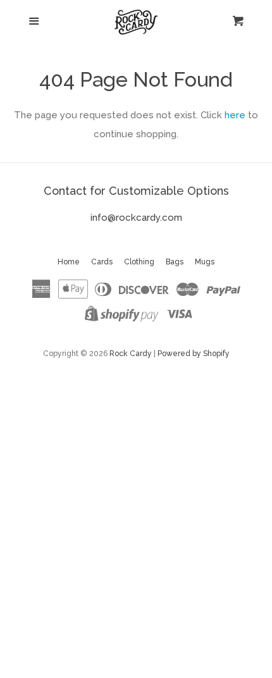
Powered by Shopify (194, 353)
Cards (102, 261)
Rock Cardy (130, 353)
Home (69, 261)
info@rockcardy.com (136, 217)
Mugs (204, 261)
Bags (174, 261)
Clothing (139, 261)
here (235, 115)
